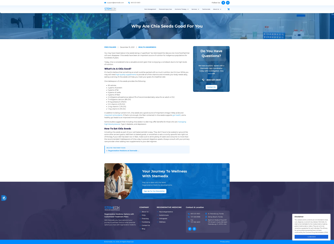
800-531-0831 (135, 2)
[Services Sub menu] (198, 9)
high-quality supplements (125, 75)
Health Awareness (147, 47)
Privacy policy (225, 242)
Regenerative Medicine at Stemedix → (123, 151)
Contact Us (211, 87)
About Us (216, 9)
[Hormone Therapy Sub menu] (188, 9)
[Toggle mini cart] (228, 9)
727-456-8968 (195, 217)
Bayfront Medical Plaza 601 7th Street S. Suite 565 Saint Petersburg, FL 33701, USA (217, 222)
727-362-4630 (195, 222)
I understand (311, 237)
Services (194, 9)
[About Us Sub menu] (220, 9)
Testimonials (206, 9)
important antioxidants (113, 115)
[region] (311, 227)
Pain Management (150, 9)
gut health (177, 115)
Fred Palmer (110, 47)
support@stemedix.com (115, 2)
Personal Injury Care (165, 9)
